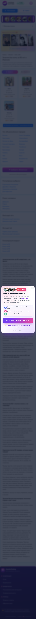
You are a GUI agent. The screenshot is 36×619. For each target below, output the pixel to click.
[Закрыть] (32, 288)
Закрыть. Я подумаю (18, 330)
